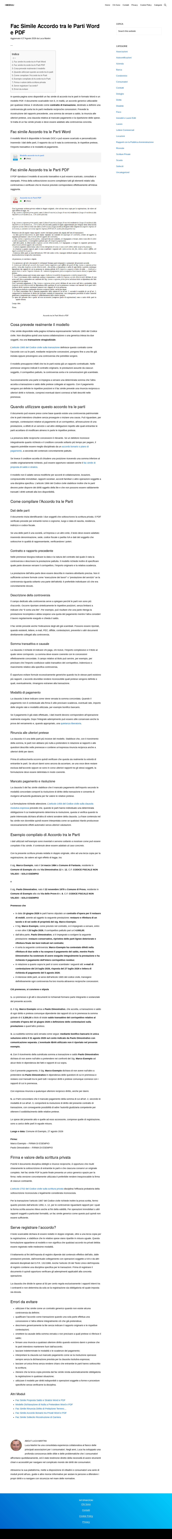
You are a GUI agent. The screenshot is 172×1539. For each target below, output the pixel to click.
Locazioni (120, 136)
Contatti (86, 1510)
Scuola (119, 160)
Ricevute (120, 148)
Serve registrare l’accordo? (26, 86)
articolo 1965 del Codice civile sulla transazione (36, 347)
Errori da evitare (21, 89)
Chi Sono (86, 1504)
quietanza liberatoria (71, 723)
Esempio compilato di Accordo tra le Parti (32, 79)
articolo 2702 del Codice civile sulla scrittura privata (37, 1189)
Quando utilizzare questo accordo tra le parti (33, 72)
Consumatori (122, 82)
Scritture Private (123, 154)
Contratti (120, 88)
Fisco (118, 112)
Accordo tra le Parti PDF (30, 198)
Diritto (119, 100)
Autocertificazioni (124, 58)
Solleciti (119, 166)
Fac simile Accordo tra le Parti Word (30, 62)
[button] (165, 5)
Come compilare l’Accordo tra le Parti (30, 75)
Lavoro (119, 124)
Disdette (120, 106)
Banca (119, 70)
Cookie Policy (86, 1516)
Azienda (120, 64)
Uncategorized (122, 172)
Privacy (86, 1522)
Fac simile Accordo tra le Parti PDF (29, 65)
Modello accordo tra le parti (32, 155)
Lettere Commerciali (125, 130)
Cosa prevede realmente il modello (29, 68)
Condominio (121, 76)
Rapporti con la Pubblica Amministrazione (135, 142)
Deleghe (120, 94)
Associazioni (122, 52)
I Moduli (9, 5)
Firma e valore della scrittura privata (30, 82)
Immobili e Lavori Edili (126, 118)
